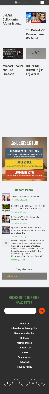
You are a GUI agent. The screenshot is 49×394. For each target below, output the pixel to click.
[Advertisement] (24, 112)
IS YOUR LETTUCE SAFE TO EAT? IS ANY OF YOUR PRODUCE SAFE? (28, 207)
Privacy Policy (24, 366)
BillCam (24, 338)
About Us (24, 323)
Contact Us (25, 347)
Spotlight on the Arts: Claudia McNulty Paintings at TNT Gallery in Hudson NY (28, 230)
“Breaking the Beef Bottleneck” (26, 196)
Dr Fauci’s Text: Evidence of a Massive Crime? (25, 218)
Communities (24, 342)
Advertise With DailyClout (24, 328)
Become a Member (24, 333)
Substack (24, 362)
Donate (24, 352)
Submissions (24, 357)
